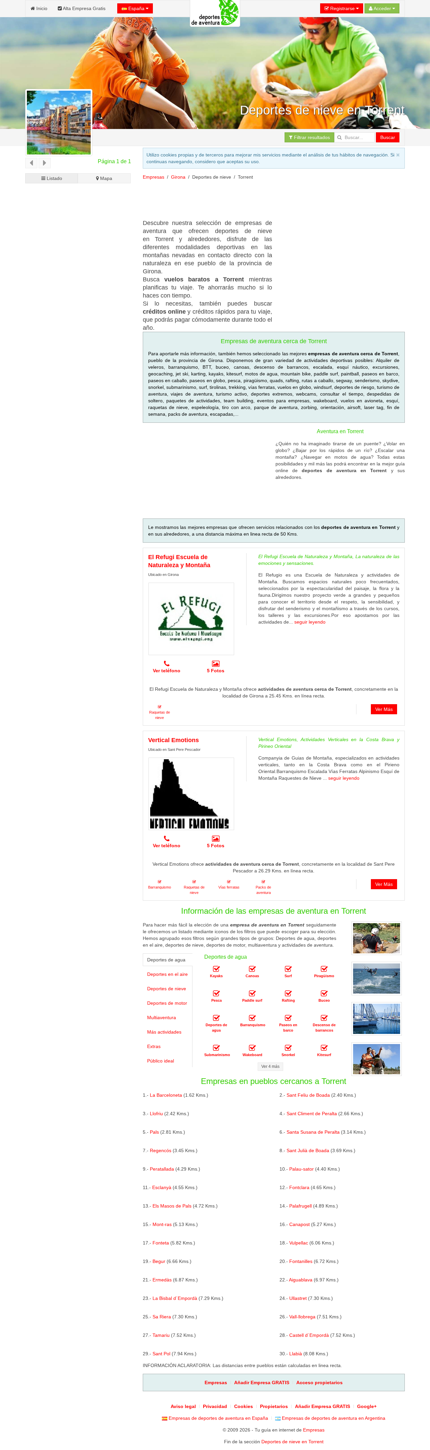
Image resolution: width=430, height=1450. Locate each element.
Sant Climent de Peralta (312, 1113)
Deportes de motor (167, 1003)
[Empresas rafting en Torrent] (288, 994)
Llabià (295, 1353)
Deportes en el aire (167, 974)
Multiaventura (161, 1017)
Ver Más (384, 709)
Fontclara (299, 1187)
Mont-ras (162, 1224)
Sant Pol (161, 1353)
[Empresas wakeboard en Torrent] (252, 1048)
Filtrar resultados (311, 137)
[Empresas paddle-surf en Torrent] (252, 994)
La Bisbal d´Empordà (175, 1298)
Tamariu (161, 1335)
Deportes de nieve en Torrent (292, 1441)
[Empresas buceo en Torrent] (324, 994)
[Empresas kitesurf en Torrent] (324, 1048)
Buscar (387, 137)
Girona (178, 177)
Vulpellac (298, 1242)
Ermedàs (162, 1279)
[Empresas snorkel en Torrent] (288, 1048)
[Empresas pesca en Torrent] (216, 994)
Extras (154, 1046)
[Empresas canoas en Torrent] (252, 969)
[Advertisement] (78, 439)
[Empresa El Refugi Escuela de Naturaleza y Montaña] (191, 619)
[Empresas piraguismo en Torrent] (324, 969)
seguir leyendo (310, 622)
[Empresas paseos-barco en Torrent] (288, 1018)
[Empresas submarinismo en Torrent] (216, 1048)
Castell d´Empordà (309, 1335)
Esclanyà (161, 1187)
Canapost (299, 1224)
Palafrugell (300, 1206)
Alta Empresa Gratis (83, 8)
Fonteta (161, 1242)
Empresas (153, 177)
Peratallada (162, 1169)
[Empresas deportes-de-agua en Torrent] (216, 1018)
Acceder (382, 8)
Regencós (160, 1150)
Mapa (105, 178)
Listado (53, 178)
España (136, 8)
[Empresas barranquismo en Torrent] (252, 1018)
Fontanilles (300, 1261)
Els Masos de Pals (172, 1206)
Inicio (41, 8)
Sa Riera (162, 1316)
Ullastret (298, 1298)
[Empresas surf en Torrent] (288, 969)
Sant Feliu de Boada (308, 1095)
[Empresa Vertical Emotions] (191, 794)
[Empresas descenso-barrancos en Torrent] (324, 1018)
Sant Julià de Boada (308, 1150)
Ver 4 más (270, 1066)
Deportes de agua (166, 959)
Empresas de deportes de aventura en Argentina (333, 1418)
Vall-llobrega (302, 1316)
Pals (154, 1132)
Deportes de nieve (166, 988)
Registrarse (342, 8)
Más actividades (164, 1032)
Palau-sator (301, 1169)
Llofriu (156, 1113)
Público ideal (160, 1060)
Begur (159, 1261)
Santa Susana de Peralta (313, 1132)
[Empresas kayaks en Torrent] (216, 969)
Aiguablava (300, 1279)
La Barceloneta (166, 1095)
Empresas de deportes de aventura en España (217, 1418)
